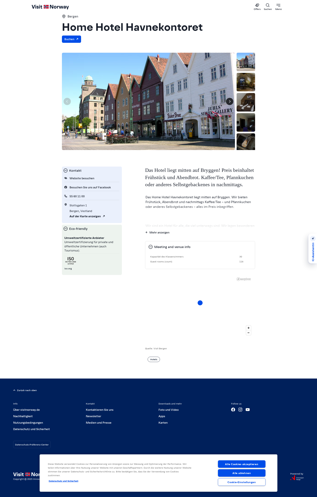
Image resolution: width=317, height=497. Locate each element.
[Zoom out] (248, 332)
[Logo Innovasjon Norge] (297, 477)
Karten (163, 422)
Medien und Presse (98, 422)
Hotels (153, 359)
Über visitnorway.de (26, 409)
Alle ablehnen (241, 473)
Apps (161, 416)
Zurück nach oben (27, 390)
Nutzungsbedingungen (28, 422)
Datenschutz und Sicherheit (31, 429)
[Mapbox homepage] (243, 279)
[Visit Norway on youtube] (248, 410)
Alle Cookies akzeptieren (241, 464)
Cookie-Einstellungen (242, 482)
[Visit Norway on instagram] (240, 410)
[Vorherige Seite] (67, 101)
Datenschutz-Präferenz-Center (32, 444)
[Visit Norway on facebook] (233, 410)
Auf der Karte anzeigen (85, 216)
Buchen (69, 39)
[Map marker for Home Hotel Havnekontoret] (200, 302)
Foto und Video (168, 409)
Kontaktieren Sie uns (99, 409)
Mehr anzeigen (159, 232)
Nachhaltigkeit (23, 416)
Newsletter (93, 416)
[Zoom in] (248, 327)
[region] (200, 306)
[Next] (229, 101)
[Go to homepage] (56, 7)
